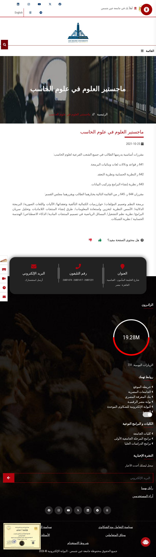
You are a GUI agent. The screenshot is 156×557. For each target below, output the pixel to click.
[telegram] (41, 12)
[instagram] (29, 4)
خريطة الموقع (142, 387)
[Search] (4, 44)
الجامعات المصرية (140, 392)
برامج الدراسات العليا (138, 443)
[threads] (30, 12)
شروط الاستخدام (78, 543)
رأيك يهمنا (147, 488)
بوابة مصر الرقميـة (139, 402)
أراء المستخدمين (142, 496)
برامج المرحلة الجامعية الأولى (133, 438)
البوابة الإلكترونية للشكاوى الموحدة (129, 407)
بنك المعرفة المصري (138, 397)
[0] (90, 240)
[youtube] (39, 4)
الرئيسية (102, 114)
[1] (99, 240)
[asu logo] (78, 31)
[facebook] (60, 4)
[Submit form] (8, 478)
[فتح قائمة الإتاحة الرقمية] (146, 9)
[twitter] (50, 4)
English (19, 12)
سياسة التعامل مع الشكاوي (115, 527)
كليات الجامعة (142, 433)
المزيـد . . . (145, 411)
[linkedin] (18, 4)
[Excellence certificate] (22, 536)
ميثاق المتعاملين (115, 535)
